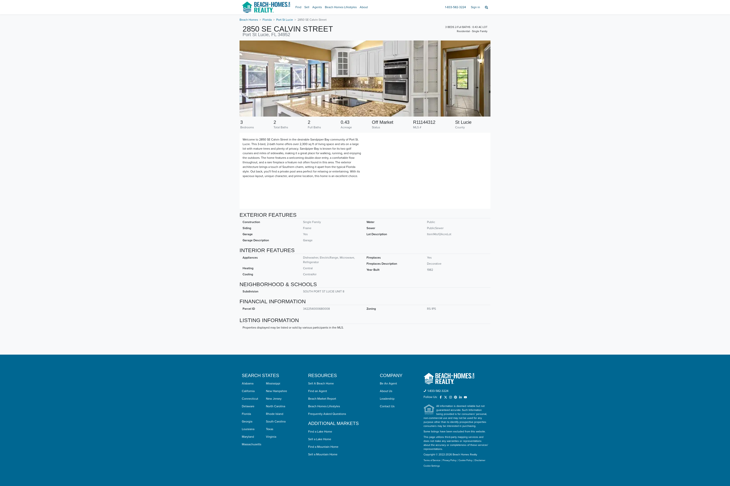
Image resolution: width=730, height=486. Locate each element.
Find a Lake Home (320, 432)
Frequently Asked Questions (327, 414)
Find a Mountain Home (323, 447)
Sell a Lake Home (319, 439)
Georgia (247, 421)
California (248, 391)
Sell (306, 7)
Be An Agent (388, 383)
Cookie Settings (432, 466)
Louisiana (248, 429)
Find (298, 7)
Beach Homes (249, 20)
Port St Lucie (284, 20)
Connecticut (250, 399)
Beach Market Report (322, 399)
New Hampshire (276, 391)
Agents (317, 7)
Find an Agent (317, 391)
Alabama (247, 383)
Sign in (475, 7)
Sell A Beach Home (321, 383)
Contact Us (387, 406)
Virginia (271, 437)
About (364, 7)
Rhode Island (274, 414)
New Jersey (274, 399)
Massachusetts (251, 444)
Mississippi (273, 383)
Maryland (248, 437)
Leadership (387, 399)
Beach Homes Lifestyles (341, 7)
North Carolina (275, 406)
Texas (269, 429)
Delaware (248, 406)
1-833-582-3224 (455, 7)
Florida (267, 20)
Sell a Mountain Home (322, 454)
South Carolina (276, 421)
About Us (386, 391)
